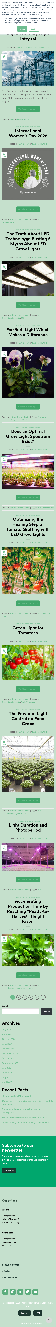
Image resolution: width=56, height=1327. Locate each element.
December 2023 (10, 1053)
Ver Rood (25, 420)
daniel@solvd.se (42, 47)
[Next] (43, 997)
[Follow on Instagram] (13, 1292)
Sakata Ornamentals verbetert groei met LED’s (24, 1118)
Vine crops (30, 702)
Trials (44, 613)
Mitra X (24, 318)
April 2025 (7, 1034)
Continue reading (28, 109)
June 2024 (7, 1044)
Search (5, 1006)
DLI (43, 890)
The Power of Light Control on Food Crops (28, 719)
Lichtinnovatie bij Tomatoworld (17, 1096)
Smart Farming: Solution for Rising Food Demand (25, 1122)
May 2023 (7, 1077)
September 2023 (10, 1063)
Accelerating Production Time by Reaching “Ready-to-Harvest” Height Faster (28, 911)
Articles (20, 127)
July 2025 (6, 1029)
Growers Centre (22, 119)
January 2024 (8, 1049)
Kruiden (24, 988)
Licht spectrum (48, 508)
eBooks (12, 119)
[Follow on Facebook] (5, 1292)
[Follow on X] (20, 1292)
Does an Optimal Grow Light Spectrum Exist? (28, 436)
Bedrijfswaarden (8, 222)
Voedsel (24, 813)
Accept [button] (22, 29)
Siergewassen (16, 420)
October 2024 (8, 1039)
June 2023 (7, 1073)
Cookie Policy (27, 1303)
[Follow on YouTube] (35, 1292)
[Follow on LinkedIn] (28, 1292)
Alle (39, 219)
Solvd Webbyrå (36, 1323)
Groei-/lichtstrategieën (11, 318)
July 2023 (6, 1068)
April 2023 (7, 1082)
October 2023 (8, 1058)
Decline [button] (34, 29)
